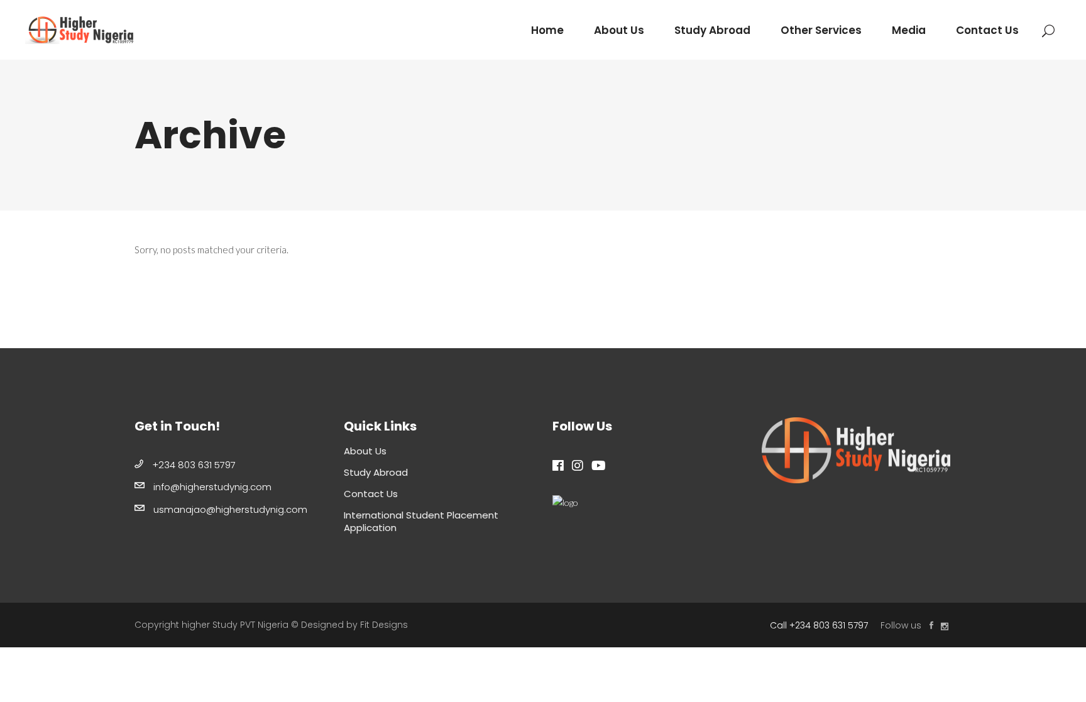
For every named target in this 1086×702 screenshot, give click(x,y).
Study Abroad (376, 472)
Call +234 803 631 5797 (819, 625)
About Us (365, 451)
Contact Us (371, 493)
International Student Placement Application (421, 521)
